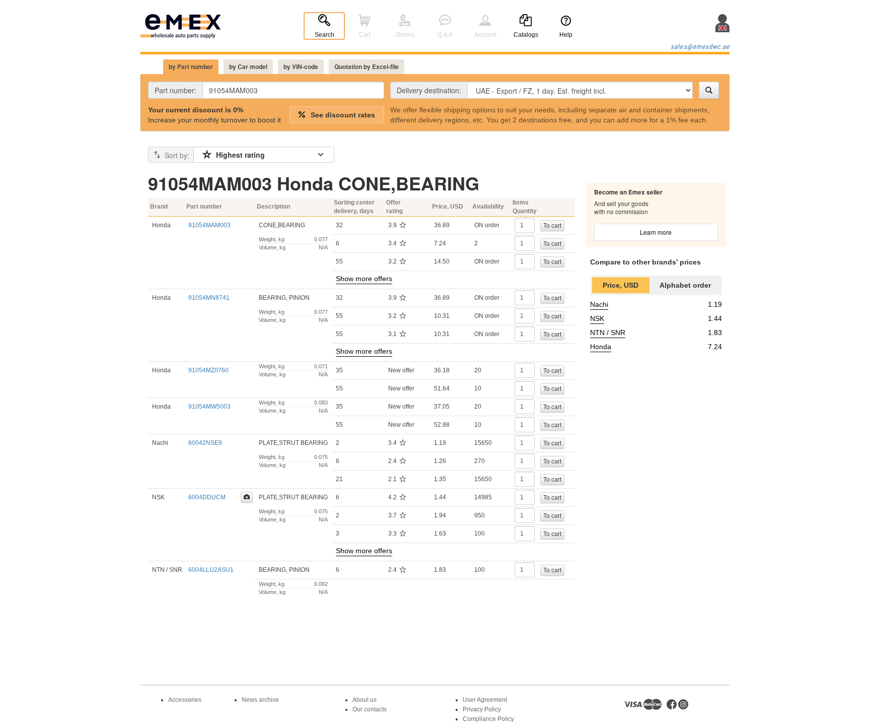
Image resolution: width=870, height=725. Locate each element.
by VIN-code (300, 66)
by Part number (191, 66)
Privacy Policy (482, 709)
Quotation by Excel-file (366, 66)
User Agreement (485, 699)
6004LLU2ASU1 (211, 569)
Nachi (599, 304)
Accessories (184, 699)
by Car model (248, 66)
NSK (597, 318)
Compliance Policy (488, 718)
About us (364, 699)
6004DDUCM (207, 497)
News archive (260, 699)
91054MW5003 (209, 406)
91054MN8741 (209, 297)
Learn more (656, 232)
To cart (552, 225)
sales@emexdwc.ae (700, 46)
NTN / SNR (607, 332)
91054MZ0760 (208, 370)
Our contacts (369, 709)
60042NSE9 (205, 442)
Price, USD (620, 285)
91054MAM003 (209, 225)
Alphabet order (685, 285)
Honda (600, 347)
